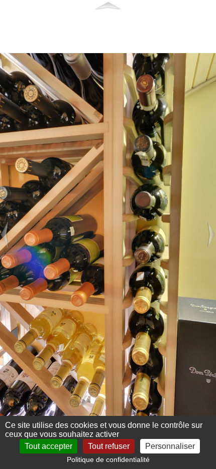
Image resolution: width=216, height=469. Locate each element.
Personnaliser (170, 446)
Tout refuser (109, 446)
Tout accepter (48, 446)
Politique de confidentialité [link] (108, 459)
